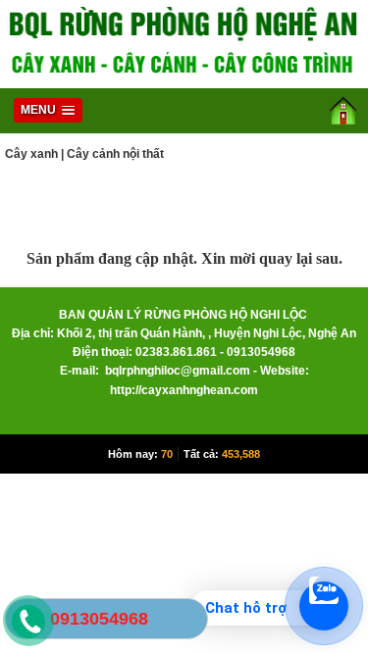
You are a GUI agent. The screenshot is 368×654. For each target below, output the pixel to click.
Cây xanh (31, 154)
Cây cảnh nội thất (115, 154)
